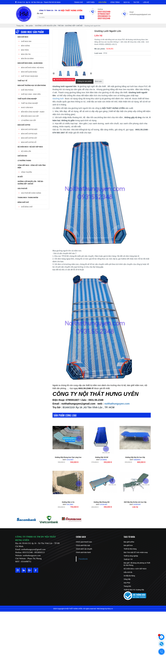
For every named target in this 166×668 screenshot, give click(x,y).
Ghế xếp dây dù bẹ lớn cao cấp (135, 502)
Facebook (83, 559)
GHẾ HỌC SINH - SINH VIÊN (31, 94)
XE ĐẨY (20, 177)
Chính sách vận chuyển (84, 549)
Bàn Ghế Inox (23, 37)
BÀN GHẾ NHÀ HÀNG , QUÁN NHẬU (30, 63)
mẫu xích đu (128, 572)
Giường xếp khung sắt (102, 502)
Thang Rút (127, 586)
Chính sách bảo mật (83, 545)
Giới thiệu (91, 2)
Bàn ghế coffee (129, 542)
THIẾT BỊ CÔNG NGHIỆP (29, 103)
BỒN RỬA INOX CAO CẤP (30, 116)
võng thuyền (26, 172)
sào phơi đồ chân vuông (31, 193)
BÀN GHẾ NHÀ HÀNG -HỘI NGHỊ (32, 67)
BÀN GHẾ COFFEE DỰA (29, 134)
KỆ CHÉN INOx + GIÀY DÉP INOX (135, 569)
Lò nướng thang (24, 160)
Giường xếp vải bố (101, 457)
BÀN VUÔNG (25, 46)
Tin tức (136, 2)
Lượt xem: (98, 53)
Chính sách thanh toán (84, 542)
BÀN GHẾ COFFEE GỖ (28, 142)
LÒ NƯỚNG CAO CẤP (28, 120)
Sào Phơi (127, 583)
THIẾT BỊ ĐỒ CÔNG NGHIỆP (27, 99)
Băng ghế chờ (23, 202)
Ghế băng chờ (26, 207)
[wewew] (72, 520)
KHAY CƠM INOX (27, 107)
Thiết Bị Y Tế (22, 81)
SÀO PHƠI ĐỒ (22, 188)
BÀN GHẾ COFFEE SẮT (29, 138)
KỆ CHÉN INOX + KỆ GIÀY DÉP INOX (30, 147)
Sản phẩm (102, 2)
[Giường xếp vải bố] (101, 437)
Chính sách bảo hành (83, 552)
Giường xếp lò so (68, 502)
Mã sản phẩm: (99, 49)
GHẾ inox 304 (26, 41)
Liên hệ (146, 2)
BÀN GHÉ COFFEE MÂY (29, 129)
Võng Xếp (127, 579)
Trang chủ (78, 2)
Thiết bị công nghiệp (131, 556)
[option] (26, 519)
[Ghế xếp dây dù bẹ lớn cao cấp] (135, 482)
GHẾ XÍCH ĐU (22, 156)
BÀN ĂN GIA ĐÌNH (27, 58)
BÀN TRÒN (25, 50)
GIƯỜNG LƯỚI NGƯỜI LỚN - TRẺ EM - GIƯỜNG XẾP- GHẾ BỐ (31, 182)
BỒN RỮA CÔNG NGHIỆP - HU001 (33, 112)
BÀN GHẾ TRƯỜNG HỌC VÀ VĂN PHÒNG (32, 85)
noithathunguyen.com (117, 403)
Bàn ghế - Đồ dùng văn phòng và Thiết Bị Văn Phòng (137, 564)
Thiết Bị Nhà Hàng (130, 549)
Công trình (115, 2)
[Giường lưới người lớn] (60, 73)
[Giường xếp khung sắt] (101, 482)
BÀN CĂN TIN (25, 54)
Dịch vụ (127, 2)
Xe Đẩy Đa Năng (129, 576)
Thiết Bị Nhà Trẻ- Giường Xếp (65, 79)
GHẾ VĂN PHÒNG (27, 90)
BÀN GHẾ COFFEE (24, 125)
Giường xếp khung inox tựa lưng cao (68, 457)
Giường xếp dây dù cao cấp (135, 457)
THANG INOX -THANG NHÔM (28, 197)
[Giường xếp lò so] (68, 482)
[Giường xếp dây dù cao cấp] (135, 437)
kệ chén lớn (26, 151)
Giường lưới (58, 98)
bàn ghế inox (128, 545)
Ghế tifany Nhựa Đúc (29, 76)
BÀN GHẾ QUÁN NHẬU (29, 72)
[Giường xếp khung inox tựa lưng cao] (68, 437)
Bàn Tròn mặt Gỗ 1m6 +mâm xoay (136, 552)
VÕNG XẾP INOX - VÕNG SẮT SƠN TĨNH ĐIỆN (32, 166)
